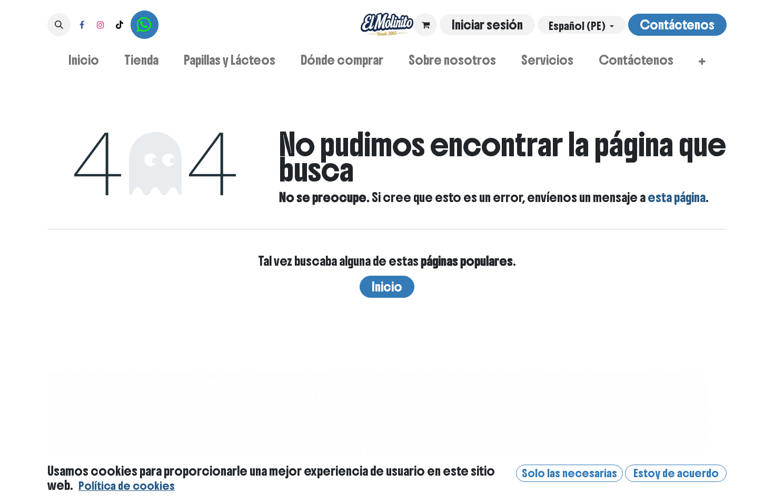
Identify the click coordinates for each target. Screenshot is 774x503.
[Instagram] (100, 24)
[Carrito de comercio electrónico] (425, 24)
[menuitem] (84, 60)
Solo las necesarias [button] (569, 473)
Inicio (387, 287)
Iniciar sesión (487, 25)
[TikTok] (119, 24)
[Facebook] (81, 24)
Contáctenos (677, 25)
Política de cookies (126, 486)
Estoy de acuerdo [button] (676, 473)
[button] (59, 24)
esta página (677, 197)
